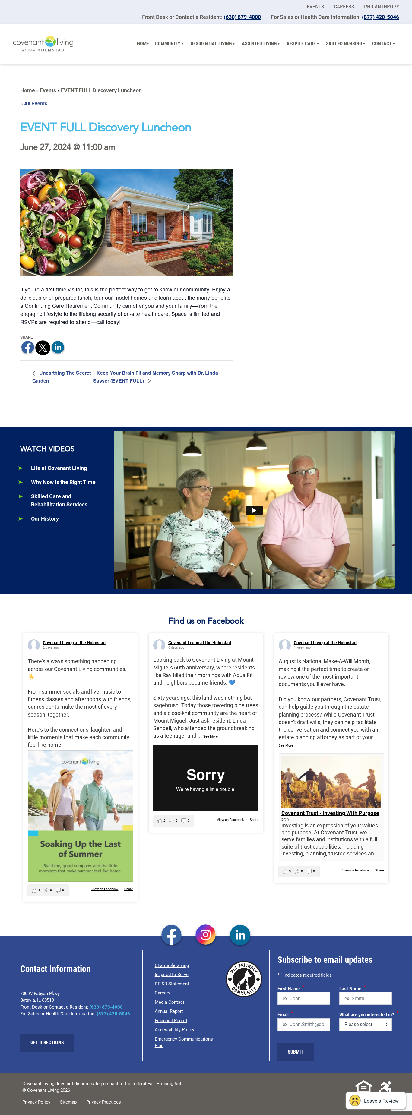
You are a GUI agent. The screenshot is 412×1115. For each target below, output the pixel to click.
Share (128, 889)
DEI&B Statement (172, 984)
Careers (344, 6)
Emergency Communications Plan (184, 1042)
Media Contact (169, 1002)
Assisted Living (259, 43)
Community (167, 43)
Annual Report (169, 1011)
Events (315, 6)
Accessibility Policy (174, 1029)
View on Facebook (105, 889)
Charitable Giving (172, 965)
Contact (382, 43)
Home (143, 43)
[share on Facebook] (27, 347)
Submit (295, 1052)
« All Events (33, 103)
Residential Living (211, 43)
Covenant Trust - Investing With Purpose (330, 813)
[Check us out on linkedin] (240, 936)
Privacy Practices (103, 1102)
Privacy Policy (36, 1102)
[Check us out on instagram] (205, 936)
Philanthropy (381, 6)
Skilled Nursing (344, 43)
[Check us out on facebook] (171, 936)
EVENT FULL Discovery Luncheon (101, 90)
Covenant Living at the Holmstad (74, 642)
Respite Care (301, 43)
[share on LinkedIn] (57, 347)
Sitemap (68, 1102)
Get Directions (47, 1042)
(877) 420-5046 (380, 17)
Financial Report (171, 1020)
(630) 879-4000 (242, 17)
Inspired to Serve (172, 974)
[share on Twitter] (42, 347)
